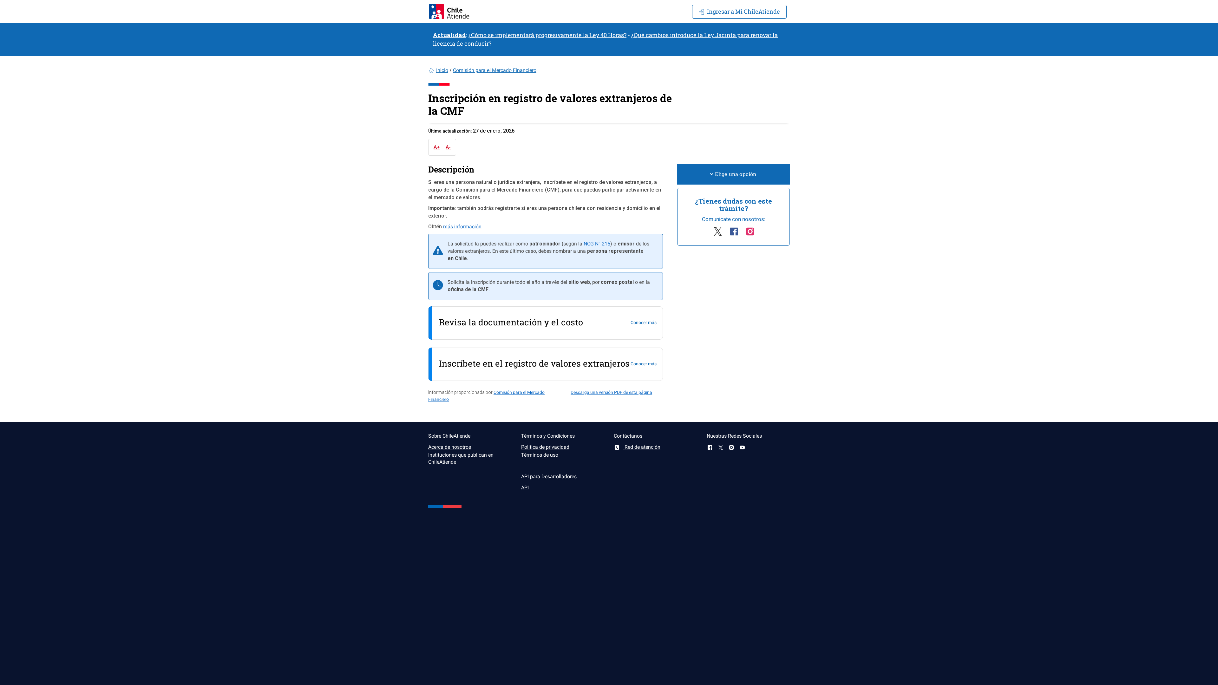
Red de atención (641, 447)
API (525, 488)
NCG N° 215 (597, 244)
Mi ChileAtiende (743, 11)
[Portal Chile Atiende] (449, 11)
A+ (437, 147)
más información (462, 227)
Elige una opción (735, 174)
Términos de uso (539, 455)
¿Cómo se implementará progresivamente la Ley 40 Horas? (547, 35)
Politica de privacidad (545, 447)
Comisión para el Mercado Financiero (494, 70)
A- (448, 147)
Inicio (442, 70)
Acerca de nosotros (449, 447)
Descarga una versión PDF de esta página (611, 392)
